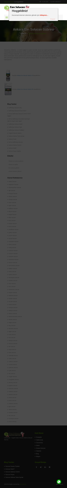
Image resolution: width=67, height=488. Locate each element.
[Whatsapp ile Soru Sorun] (58, 481)
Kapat (52, 19)
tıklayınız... (44, 15)
